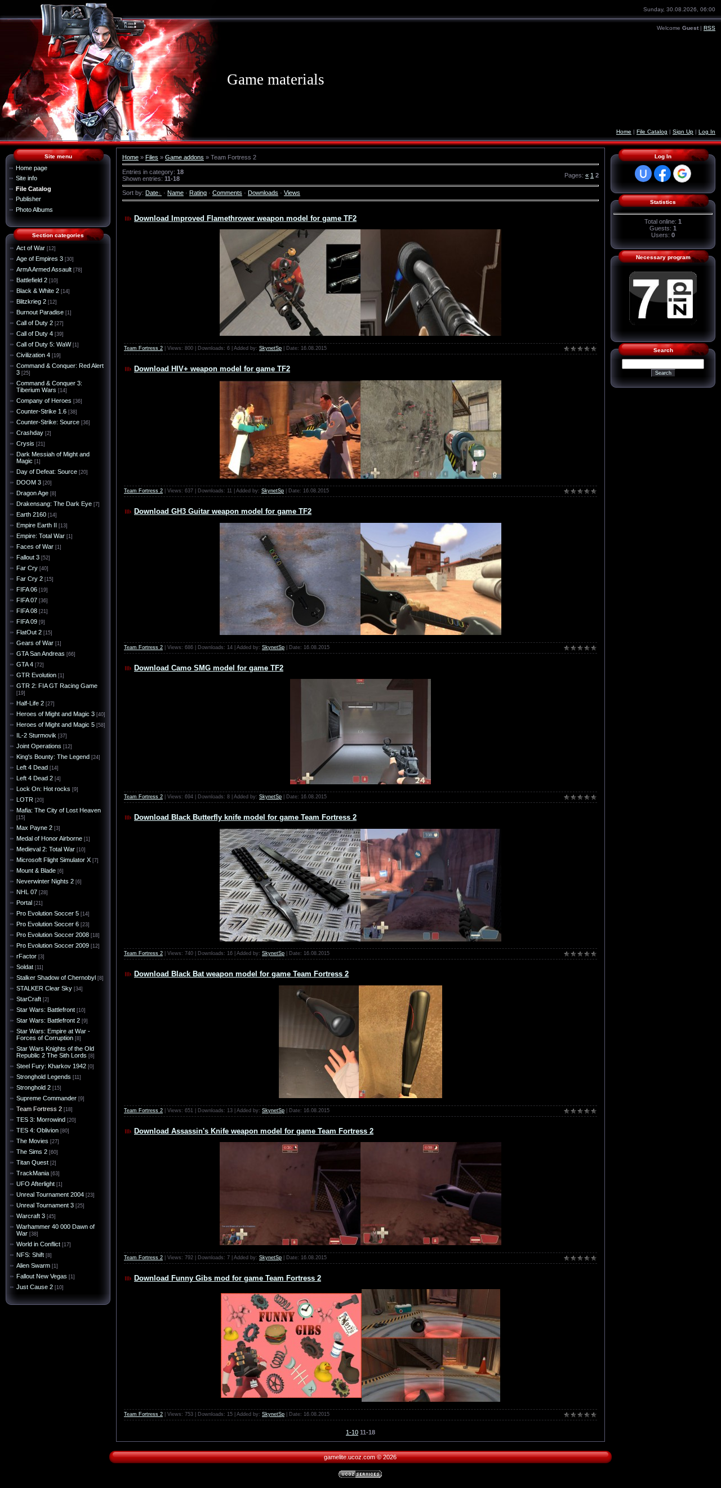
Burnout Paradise (40, 312)
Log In (706, 131)
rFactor (26, 956)
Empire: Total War (40, 535)
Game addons (184, 157)
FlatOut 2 (29, 632)
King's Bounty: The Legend (53, 756)
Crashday (29, 432)
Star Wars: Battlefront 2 (48, 1020)
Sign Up (683, 131)
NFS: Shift (30, 1254)
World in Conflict (38, 1244)
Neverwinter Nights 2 (45, 881)
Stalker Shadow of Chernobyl (56, 977)
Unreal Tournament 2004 (50, 1194)
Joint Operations (38, 746)
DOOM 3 (28, 482)
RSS (709, 28)
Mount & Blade (36, 870)
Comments (227, 192)
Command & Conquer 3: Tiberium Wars (49, 386)
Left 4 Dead (32, 767)
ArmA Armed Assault (44, 269)
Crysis (25, 443)
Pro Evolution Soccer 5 (47, 913)
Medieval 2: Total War (45, 849)
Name (175, 192)
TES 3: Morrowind (40, 1119)
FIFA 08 (26, 610)
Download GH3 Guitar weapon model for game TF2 (222, 511)
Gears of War (35, 642)
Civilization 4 (33, 355)
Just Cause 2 (34, 1286)
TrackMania (32, 1173)
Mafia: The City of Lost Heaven (58, 810)
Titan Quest (32, 1162)
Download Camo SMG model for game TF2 (208, 668)
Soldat (24, 966)
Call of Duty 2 (34, 322)
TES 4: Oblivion (37, 1130)
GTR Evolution (36, 675)
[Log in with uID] (643, 173)
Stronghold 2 (33, 1087)
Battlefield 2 (31, 280)
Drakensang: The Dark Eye (54, 503)
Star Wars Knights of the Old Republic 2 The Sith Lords (55, 1052)
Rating (198, 192)
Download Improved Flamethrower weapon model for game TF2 (245, 218)
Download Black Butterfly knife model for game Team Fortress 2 (245, 817)
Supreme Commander (46, 1098)
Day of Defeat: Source (46, 471)
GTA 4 (24, 664)
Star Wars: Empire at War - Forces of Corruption (53, 1034)
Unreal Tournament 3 (45, 1205)
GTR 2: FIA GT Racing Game (56, 685)
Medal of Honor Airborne (49, 838)
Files (151, 157)
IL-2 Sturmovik (36, 735)
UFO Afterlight (35, 1183)
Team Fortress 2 (39, 1108)
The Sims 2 (31, 1151)
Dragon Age (32, 493)
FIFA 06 (26, 589)
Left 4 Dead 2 (34, 778)
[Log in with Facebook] (662, 173)
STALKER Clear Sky (44, 988)
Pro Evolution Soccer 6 (47, 924)
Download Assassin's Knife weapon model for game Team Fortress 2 (253, 1131)
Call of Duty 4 (34, 333)
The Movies (32, 1141)
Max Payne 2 (34, 827)
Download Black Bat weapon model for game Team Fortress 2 (241, 974)
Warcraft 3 (30, 1215)
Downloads (263, 192)
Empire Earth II (36, 525)
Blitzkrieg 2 (31, 301)
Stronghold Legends (43, 1076)
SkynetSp (270, 348)
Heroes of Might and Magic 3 (55, 713)
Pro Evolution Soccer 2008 (52, 934)
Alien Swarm (33, 1265)
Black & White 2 (37, 290)
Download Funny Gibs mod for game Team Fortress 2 (227, 1278)
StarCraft (28, 999)
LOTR (24, 799)
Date (151, 192)
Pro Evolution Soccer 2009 (52, 945)
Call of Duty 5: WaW (43, 344)
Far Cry (27, 568)
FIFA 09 (26, 621)
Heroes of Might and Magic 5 (55, 724)
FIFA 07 (26, 600)
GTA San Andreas (40, 653)
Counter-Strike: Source (47, 422)
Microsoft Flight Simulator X (53, 859)
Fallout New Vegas (41, 1276)
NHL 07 (26, 892)
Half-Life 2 (30, 703)
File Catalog (652, 131)
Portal (24, 902)
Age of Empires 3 (39, 258)
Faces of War (35, 546)
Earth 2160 (31, 514)
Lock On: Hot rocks (43, 788)
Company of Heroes (44, 400)
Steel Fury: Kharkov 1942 (51, 1066)
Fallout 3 (27, 557)
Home (623, 131)
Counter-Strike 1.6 (41, 411)
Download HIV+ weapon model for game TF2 (212, 369)
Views (292, 192)
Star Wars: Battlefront (45, 1009)
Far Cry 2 (29, 578)
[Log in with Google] (682, 174)
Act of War (30, 248)
